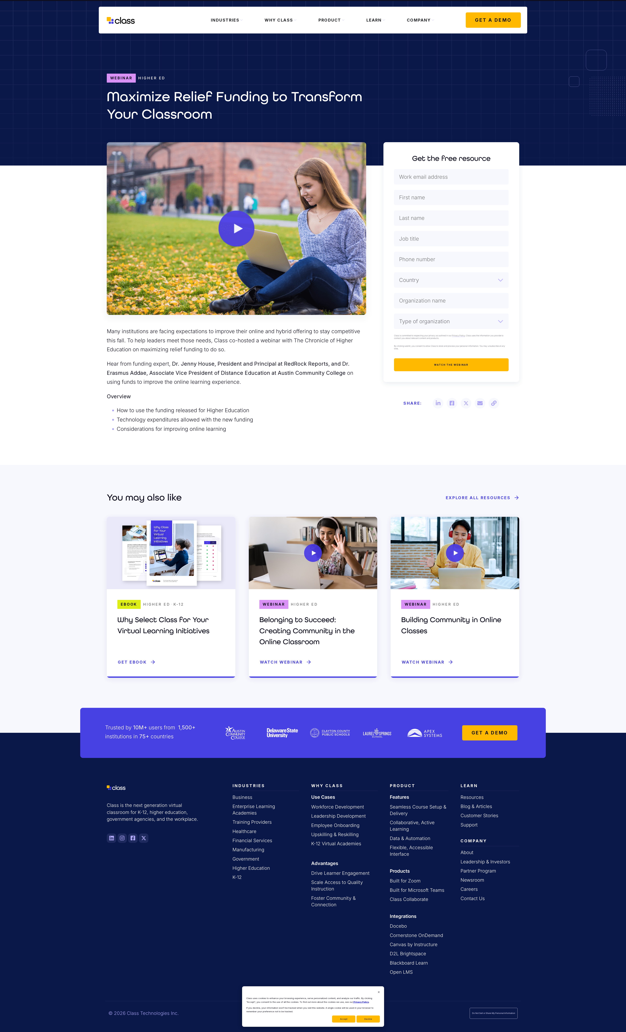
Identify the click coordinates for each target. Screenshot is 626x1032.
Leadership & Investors (485, 862)
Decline (368, 1019)
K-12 (237, 877)
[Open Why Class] (295, 20)
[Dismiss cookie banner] (379, 992)
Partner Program (478, 871)
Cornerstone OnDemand (416, 935)
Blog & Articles (476, 806)
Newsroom (472, 880)
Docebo (398, 926)
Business (242, 797)
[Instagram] (122, 838)
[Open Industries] (241, 20)
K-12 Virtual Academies (336, 843)
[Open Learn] (383, 20)
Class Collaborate (409, 899)
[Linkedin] (111, 838)
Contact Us (473, 898)
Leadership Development (338, 816)
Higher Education (251, 868)
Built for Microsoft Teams (417, 890)
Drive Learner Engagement (340, 873)
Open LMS (401, 972)
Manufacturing (248, 849)
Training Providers (252, 822)
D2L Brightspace (408, 953)
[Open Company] (433, 20)
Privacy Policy (361, 1002)
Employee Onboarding (335, 825)
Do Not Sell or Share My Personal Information (493, 1013)
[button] (438, 403)
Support (469, 825)
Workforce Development (337, 807)
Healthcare (244, 831)
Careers (469, 889)
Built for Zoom (405, 881)
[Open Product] (343, 20)
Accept (343, 1019)
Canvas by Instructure (414, 944)
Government (245, 859)
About (467, 852)
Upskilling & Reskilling (335, 834)
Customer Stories (479, 815)
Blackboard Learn (409, 963)
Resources (472, 797)
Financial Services (252, 840)
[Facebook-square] (133, 838)
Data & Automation (410, 838)
